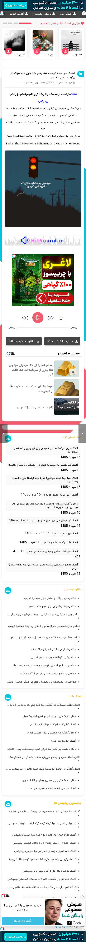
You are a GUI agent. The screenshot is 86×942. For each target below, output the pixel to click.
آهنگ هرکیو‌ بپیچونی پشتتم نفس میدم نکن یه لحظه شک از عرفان (43, 566)
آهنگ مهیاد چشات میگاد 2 (63, 533)
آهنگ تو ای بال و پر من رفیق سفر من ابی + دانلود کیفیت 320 (43, 520)
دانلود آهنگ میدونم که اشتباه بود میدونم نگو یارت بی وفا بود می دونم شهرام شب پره (45, 505)
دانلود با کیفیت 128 (60, 341)
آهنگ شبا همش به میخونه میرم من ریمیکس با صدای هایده (43, 465)
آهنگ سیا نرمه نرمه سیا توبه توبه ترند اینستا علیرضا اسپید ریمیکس (45, 479)
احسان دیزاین (63, 926)
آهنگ (73, 94)
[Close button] (83, 896)
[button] (25, 23)
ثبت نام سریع (23, 921)
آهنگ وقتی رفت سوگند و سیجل (60, 542)
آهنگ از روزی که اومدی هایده (61, 495)
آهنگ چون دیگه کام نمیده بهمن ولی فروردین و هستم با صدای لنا (46, 450)
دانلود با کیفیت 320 (21, 341)
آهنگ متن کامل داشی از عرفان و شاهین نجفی (52, 551)
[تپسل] (14, 256)
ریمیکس (29, 82)
